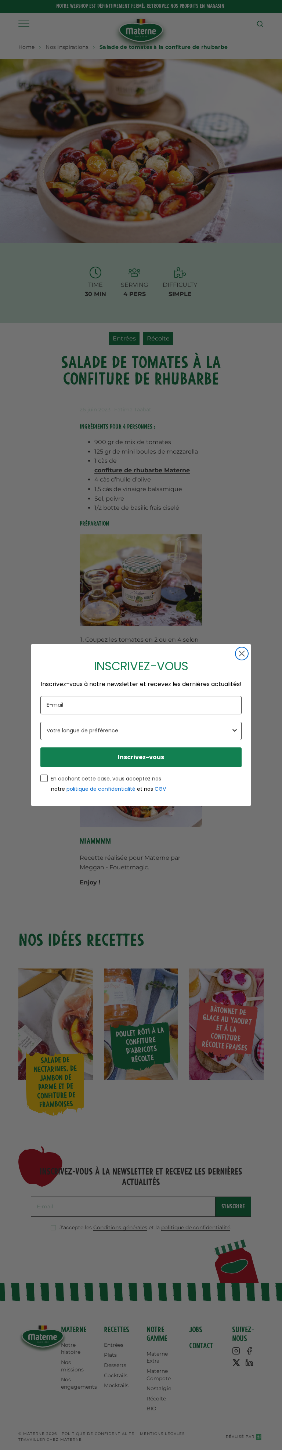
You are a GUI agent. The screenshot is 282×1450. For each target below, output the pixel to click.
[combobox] (139, 731)
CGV (160, 789)
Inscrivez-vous (141, 757)
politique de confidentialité (100, 789)
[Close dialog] (241, 653)
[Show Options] (234, 731)
